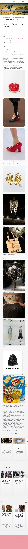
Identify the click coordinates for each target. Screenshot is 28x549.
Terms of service (14, 537)
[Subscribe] (15, 542)
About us (6, 537)
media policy (12, 161)
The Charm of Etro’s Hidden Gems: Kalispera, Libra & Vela (6, 515)
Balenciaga (5, 405)
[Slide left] (12, 463)
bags (8, 162)
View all (26, 502)
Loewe (4, 162)
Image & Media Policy (20, 537)
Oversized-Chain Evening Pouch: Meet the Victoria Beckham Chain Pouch (19, 515)
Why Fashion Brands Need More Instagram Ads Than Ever (19, 447)
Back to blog (14, 433)
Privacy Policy (10, 537)
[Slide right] (15, 463)
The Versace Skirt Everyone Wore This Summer (6, 447)
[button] (1, 1)
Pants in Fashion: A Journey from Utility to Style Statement (19, 480)
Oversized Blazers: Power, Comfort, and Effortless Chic (6, 480)
